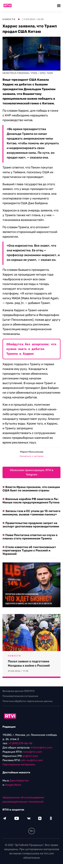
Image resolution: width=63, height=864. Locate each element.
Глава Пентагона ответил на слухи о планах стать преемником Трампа (30, 536)
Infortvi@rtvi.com (41, 747)
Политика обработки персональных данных (28, 701)
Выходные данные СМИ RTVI (19, 691)
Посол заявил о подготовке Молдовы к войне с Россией (29, 663)
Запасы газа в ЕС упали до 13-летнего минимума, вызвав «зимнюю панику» (31, 512)
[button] (59, 5)
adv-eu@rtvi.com (32, 760)
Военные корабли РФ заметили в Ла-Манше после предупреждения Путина (31, 500)
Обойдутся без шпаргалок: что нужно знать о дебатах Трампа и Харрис (31, 349)
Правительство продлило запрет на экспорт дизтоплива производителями (31, 524)
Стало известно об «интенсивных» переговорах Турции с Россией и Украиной (29, 550)
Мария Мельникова (31, 451)
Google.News (13, 784)
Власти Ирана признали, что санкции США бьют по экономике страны (31, 488)
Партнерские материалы (19, 764)
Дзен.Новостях (19, 780)
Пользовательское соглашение (20, 696)
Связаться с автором (32, 456)
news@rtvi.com (32, 751)
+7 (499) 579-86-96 (20, 743)
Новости (9, 19)
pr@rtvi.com (30, 756)
